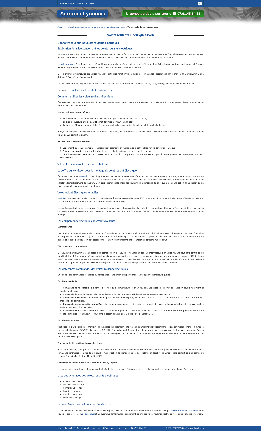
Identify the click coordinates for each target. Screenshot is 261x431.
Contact (90, 3)
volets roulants (68, 64)
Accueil (61, 27)
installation (84, 176)
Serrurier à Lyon (66, 3)
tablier (63, 198)
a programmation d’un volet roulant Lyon (88, 164)
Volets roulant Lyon (116, 27)
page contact (88, 414)
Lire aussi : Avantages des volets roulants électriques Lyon (85, 404)
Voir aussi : (63, 164)
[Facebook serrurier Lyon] (200, 3)
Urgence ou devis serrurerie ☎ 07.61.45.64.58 (163, 13)
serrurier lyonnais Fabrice (185, 411)
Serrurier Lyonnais (82, 14)
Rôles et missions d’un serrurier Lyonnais (86, 27)
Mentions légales (197, 428)
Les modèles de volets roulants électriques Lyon (90, 90)
